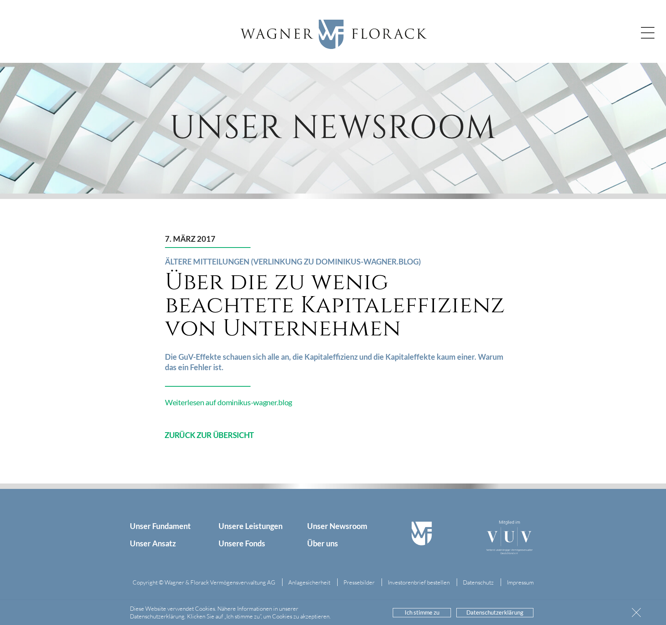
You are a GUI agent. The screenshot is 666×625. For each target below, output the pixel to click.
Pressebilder (359, 582)
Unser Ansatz (153, 543)
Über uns (322, 543)
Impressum (520, 582)
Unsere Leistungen (251, 526)
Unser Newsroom (337, 526)
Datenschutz (478, 582)
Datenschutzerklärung (494, 612)
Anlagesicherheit (309, 582)
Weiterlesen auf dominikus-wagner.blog (228, 402)
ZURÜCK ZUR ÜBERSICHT (209, 435)
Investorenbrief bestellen (419, 582)
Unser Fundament (160, 526)
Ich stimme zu (422, 612)
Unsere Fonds (242, 543)
